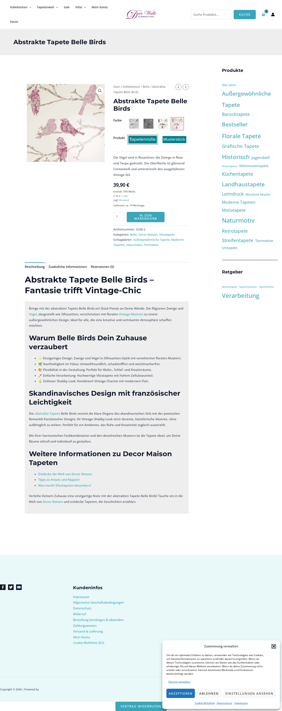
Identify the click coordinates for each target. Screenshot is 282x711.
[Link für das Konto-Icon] (273, 14)
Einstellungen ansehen (249, 693)
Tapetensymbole (248, 286)
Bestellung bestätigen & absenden (98, 620)
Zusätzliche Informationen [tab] (68, 267)
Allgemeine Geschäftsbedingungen (98, 602)
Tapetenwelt (45, 7)
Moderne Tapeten (239, 202)
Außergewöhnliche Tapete (151, 240)
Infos (78, 7)
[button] (274, 646)
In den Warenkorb (145, 217)
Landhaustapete (243, 184)
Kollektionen (18, 7)
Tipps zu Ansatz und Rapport (59, 479)
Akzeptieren (181, 693)
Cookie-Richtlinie (205, 703)
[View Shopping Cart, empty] (263, 14)
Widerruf (79, 614)
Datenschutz (224, 703)
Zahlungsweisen (85, 625)
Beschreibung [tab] (35, 267)
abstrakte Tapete (47, 413)
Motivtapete (233, 210)
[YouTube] (19, 587)
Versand (124, 200)
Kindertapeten (229, 166)
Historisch (236, 157)
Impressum (241, 703)
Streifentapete (237, 240)
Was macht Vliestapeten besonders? (64, 485)
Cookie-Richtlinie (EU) (88, 643)
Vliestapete (167, 234)
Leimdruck (233, 194)
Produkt (119, 138)
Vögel (33, 314)
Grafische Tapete (240, 146)
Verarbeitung (240, 295)
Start (116, 87)
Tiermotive (151, 245)
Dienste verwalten (179, 682)
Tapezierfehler (266, 286)
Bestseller (235, 124)
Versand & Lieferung (88, 631)
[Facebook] (3, 587)
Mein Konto (100, 7)
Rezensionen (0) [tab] (102, 267)
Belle (146, 87)
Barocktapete (236, 114)
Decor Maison (148, 234)
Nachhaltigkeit (229, 286)
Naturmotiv (134, 245)
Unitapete (229, 248)
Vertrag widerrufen (141, 706)
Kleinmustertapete (253, 166)
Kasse (14, 22)
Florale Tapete (241, 136)
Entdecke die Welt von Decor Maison (65, 474)
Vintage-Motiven (131, 314)
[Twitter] (11, 587)
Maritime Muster (258, 194)
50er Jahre (229, 85)
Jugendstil (260, 157)
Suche (245, 14)
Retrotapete (235, 231)
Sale (67, 7)
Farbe (117, 120)
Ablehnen (209, 693)
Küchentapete (237, 174)
